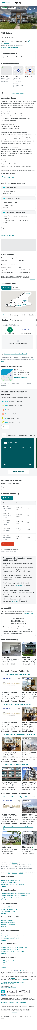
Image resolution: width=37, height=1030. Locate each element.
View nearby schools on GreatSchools (15, 354)
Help (33, 999)
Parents (33, 435)
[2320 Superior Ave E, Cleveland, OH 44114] (11, 744)
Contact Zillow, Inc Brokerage (9, 987)
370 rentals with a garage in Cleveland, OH (17, 704)
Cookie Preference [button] (19, 1001)
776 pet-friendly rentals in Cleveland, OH (16, 674)
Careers (30, 998)
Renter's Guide (28, 613)
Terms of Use (19, 999)
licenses (13, 978)
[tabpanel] (18, 523)
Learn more (14, 430)
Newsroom (3, 999)
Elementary (14, 315)
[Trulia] (3, 991)
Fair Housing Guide (23, 998)
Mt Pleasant (5, 43)
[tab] (6, 288)
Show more (6, 544)
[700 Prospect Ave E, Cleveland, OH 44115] (11, 684)
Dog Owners (23, 435)
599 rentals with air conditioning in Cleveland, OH (19, 734)
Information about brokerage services (12, 985)
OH (9, 873)
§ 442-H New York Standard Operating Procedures (12, 982)
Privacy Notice (4, 1001)
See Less (6, 229)
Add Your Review (18, 472)
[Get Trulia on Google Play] (24, 991)
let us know (14, 1012)
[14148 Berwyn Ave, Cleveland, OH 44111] (11, 838)
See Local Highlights (20, 377)
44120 (21, 873)
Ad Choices (11, 1001)
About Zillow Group (13, 998)
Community (12, 435)
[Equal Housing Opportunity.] (21, 1016)
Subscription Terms (27, 999)
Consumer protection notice (27, 985)
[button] (35, 3)
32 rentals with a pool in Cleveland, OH (15, 764)
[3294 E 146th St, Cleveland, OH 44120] (11, 649)
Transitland (22, 970)
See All (6, 427)
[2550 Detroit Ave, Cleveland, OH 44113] (11, 774)
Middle (23, 315)
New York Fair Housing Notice (7, 983)
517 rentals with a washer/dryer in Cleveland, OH (19, 797)
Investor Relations (11, 999)
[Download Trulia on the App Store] (11, 991)
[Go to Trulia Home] (18, 3)
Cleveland (14, 863)
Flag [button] (30, 464)
